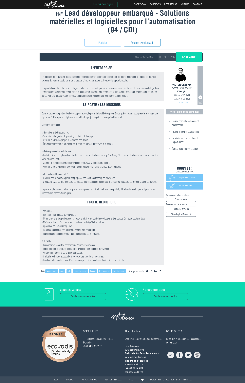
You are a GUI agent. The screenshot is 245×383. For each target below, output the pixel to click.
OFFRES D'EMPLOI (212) (103, 4)
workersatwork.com (134, 364)
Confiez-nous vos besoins (165, 296)
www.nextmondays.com (136, 357)
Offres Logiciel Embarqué (181, 214)
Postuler (102, 42)
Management (52, 271)
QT (69, 271)
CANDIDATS (155, 4)
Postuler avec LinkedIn (142, 42)
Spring (92, 271)
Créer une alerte (181, 199)
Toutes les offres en (181, 208)
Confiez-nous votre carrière (83, 296)
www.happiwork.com (134, 349)
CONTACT (197, 4)
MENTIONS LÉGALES (113, 379)
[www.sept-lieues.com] (54, 4)
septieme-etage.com (134, 371)
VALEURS (185, 4)
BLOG (56, 379)
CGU (131, 379)
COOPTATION (140, 4)
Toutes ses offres (181, 102)
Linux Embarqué (80, 271)
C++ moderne (104, 271)
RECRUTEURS (170, 4)
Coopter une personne (185, 177)
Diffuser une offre (184, 185)
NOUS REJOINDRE (89, 379)
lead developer (118, 271)
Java (62, 271)
